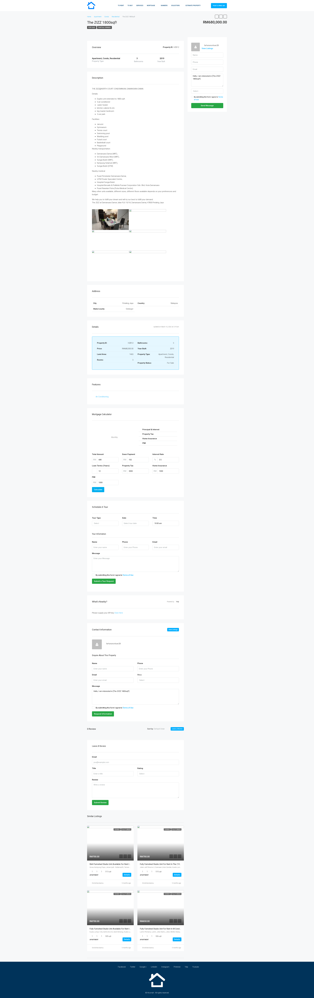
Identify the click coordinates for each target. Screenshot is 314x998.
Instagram (165, 967)
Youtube (195, 967)
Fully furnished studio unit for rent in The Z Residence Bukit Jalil (168, 864)
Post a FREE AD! (219, 5)
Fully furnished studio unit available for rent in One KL (113, 929)
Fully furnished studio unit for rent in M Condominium (163, 929)
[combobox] (105, 523)
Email (154, 542)
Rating (140, 768)
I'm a (139, 675)
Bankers (164, 5)
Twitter (133, 967)
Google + (143, 967)
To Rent (121, 5)
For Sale (91, 27)
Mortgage (151, 5)
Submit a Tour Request (104, 581)
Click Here (118, 613)
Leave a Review (177, 729)
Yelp (186, 967)
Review (95, 780)
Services (139, 5)
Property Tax (127, 466)
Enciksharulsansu (98, 883)
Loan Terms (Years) (101, 466)
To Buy (130, 5)
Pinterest (177, 967)
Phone (125, 542)
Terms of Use (128, 575)
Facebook (122, 967)
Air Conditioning (102, 397)
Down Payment (128, 454)
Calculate (98, 490)
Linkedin (153, 967)
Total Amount (98, 454)
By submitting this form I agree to (114, 575)
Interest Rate (158, 454)
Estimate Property (193, 5)
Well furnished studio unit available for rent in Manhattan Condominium (121, 864)
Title (94, 768)
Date (124, 518)
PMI (93, 477)
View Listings (173, 630)
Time (154, 518)
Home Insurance (159, 466)
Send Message (207, 105)
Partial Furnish (104, 27)
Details (127, 875)
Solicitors (175, 5)
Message (96, 553)
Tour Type (96, 518)
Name (94, 542)
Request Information (103, 714)
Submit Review (100, 802)
